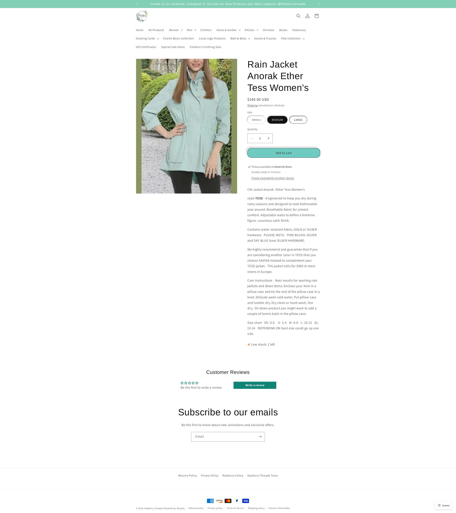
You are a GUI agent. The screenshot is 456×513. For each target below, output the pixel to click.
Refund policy (196, 508)
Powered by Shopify (174, 508)
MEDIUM (277, 120)
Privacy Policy (210, 476)
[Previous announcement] (137, 4)
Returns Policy (187, 476)
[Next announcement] (319, 4)
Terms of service (235, 508)
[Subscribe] (260, 437)
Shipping (252, 105)
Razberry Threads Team (262, 476)
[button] (175, 30)
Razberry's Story (232, 476)
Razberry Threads (153, 508)
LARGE (298, 120)
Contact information (279, 508)
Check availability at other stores (273, 178)
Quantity (252, 129)
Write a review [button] (255, 385)
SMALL (259, 121)
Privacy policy (215, 508)
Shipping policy (256, 508)
